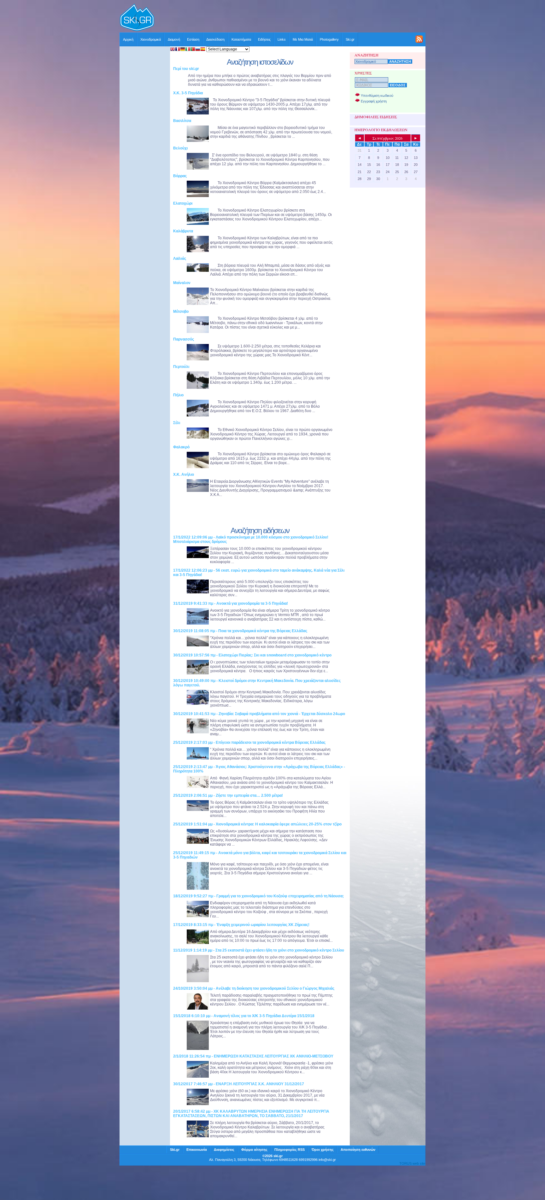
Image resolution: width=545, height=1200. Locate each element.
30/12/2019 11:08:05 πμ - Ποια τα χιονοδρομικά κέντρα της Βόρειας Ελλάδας (240, 631)
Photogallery (329, 39)
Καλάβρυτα (183, 231)
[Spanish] (202, 50)
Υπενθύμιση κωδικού (377, 95)
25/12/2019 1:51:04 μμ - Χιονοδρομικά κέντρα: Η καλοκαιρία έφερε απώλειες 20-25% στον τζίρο (257, 824)
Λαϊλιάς (179, 258)
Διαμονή (174, 39)
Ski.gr (350, 39)
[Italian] (187, 50)
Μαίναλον (181, 283)
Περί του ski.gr (186, 69)
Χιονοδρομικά (150, 39)
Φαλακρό (181, 447)
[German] (182, 50)
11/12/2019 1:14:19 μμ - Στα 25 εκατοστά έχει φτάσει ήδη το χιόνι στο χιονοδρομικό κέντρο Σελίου (258, 950)
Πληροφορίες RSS (289, 1149)
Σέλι (176, 423)
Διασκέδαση (215, 39)
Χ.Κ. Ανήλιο (183, 474)
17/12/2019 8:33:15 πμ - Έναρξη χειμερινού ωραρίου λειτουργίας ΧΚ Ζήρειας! (241, 925)
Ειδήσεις (264, 39)
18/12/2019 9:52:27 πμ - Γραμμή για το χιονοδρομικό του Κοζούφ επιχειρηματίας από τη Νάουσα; (258, 896)
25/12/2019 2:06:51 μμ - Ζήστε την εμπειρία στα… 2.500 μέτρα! (228, 795)
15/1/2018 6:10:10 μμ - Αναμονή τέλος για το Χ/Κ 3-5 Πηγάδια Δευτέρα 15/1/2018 (243, 1016)
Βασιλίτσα (182, 121)
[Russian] (197, 50)
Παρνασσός (183, 339)
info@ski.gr (327, 1160)
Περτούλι (181, 366)
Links (282, 39)
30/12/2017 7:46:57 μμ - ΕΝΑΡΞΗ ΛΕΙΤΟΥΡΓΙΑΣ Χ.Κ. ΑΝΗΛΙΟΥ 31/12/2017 (238, 1084)
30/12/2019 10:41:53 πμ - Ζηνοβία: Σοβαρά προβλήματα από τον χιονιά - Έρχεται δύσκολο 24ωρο (259, 714)
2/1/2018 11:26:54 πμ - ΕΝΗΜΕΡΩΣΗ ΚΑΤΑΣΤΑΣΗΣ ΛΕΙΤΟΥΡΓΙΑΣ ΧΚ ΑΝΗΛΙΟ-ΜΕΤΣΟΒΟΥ (253, 1056)
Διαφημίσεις (224, 1149)
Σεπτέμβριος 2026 (387, 138)
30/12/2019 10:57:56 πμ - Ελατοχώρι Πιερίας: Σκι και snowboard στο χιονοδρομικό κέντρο (252, 655)
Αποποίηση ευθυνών (358, 1149)
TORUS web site (412, 1163)
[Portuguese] (192, 50)
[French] (177, 50)
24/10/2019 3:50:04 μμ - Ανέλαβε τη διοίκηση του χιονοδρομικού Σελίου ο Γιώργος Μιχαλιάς (253, 988)
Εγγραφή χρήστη (374, 101)
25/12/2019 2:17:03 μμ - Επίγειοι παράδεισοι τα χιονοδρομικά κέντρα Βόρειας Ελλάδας (249, 742)
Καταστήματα (241, 39)
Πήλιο (178, 395)
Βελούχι (180, 148)
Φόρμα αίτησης (254, 1149)
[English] (172, 50)
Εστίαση (193, 39)
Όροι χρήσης (323, 1149)
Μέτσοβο (181, 311)
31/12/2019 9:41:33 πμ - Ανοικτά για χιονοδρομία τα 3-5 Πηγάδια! (230, 603)
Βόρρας (180, 176)
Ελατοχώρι (182, 203)
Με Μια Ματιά (303, 39)
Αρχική (128, 39)
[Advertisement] (290, 18)
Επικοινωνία (196, 1149)
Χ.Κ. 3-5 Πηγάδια (188, 93)
